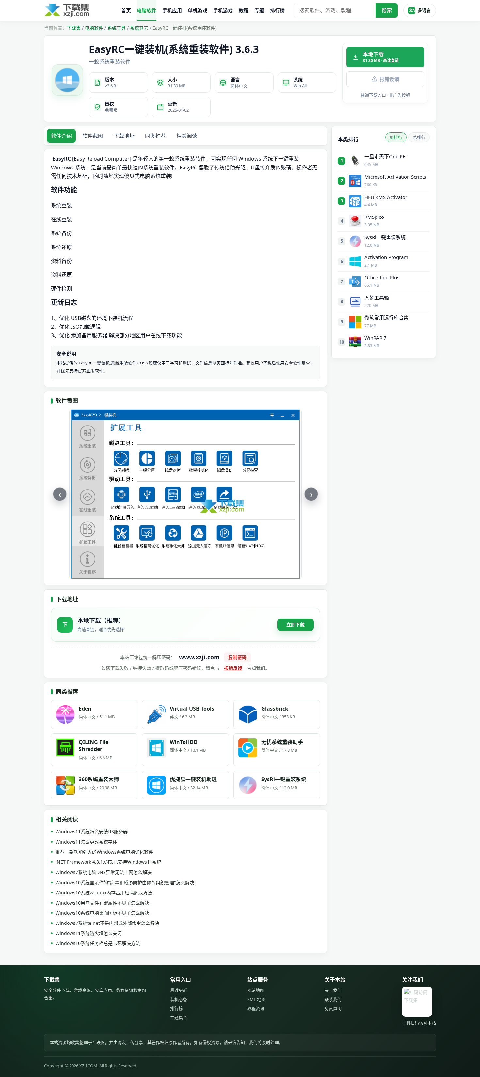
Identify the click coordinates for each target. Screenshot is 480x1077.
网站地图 (255, 990)
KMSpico (374, 217)
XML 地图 (256, 999)
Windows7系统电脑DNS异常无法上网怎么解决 (104, 872)
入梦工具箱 (376, 297)
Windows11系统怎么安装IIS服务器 (92, 831)
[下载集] (80, 11)
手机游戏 (223, 10)
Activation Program (386, 257)
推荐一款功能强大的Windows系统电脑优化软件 (104, 852)
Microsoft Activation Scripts (395, 176)
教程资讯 (255, 1008)
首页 (126, 10)
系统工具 (116, 28)
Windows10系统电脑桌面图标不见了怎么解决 (102, 913)
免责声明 (333, 1008)
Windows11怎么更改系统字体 (86, 842)
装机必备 (178, 999)
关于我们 (333, 990)
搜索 (386, 10)
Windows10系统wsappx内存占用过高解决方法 (104, 893)
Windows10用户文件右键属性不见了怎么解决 (102, 903)
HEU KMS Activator (385, 197)
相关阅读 (186, 135)
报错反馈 (389, 79)
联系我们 (333, 999)
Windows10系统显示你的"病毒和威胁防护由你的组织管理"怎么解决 (125, 882)
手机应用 (172, 10)
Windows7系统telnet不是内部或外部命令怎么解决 (107, 923)
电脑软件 (146, 10)
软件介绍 (61, 135)
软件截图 (92, 135)
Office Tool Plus (381, 277)
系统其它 (139, 28)
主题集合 (178, 1017)
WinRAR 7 (375, 337)
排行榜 (277, 10)
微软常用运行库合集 (386, 317)
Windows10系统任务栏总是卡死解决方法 (98, 943)
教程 (243, 10)
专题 (259, 10)
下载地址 (124, 135)
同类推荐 (155, 135)
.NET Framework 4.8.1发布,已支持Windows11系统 (108, 862)
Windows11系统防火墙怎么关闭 (89, 933)
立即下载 (295, 624)
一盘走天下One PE (384, 156)
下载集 (74, 28)
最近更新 (178, 990)
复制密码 (237, 657)
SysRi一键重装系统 (385, 237)
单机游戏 (197, 10)
